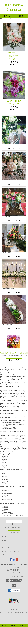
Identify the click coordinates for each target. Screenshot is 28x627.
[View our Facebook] (11, 560)
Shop (8, 16)
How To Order (14, 63)
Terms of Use (14, 620)
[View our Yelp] (17, 560)
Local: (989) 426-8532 (14, 573)
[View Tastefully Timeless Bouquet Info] (14, 37)
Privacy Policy (6, 618)
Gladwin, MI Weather (6, 612)
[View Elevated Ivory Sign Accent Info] (14, 130)
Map (15, 625)
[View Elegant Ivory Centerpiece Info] (14, 166)
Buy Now (14, 360)
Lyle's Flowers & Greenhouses (14, 7)
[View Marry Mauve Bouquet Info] (14, 85)
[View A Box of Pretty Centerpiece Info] (14, 202)
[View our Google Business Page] (14, 560)
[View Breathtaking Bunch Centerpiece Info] (14, 309)
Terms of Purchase (18, 618)
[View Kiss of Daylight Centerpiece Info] (14, 238)
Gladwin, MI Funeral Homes (9, 607)
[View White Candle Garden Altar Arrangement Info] (14, 273)
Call (5, 625)
